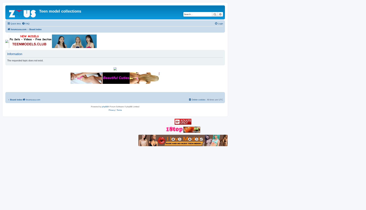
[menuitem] (26, 23)
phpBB (105, 107)
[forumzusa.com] (22, 12)
